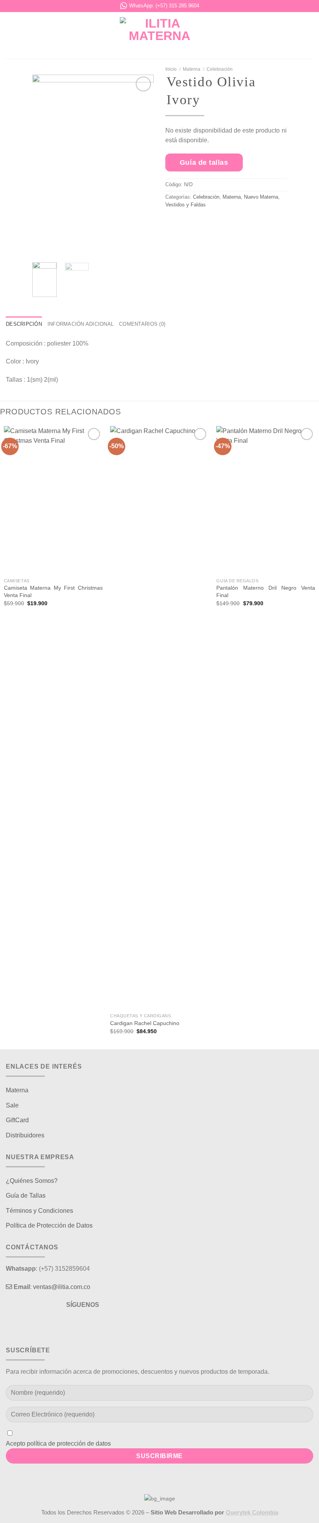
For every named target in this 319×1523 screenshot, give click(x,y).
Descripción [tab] (24, 324)
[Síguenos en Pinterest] (96, 1324)
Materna (191, 69)
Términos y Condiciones (39, 1210)
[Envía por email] (229, 224)
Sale (12, 1105)
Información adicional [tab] (80, 324)
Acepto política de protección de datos (58, 1443)
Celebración (220, 69)
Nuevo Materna (261, 197)
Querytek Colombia (252, 1512)
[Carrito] (309, 35)
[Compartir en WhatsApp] (174, 224)
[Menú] (10, 35)
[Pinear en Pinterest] (248, 224)
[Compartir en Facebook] (192, 224)
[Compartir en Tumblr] (266, 224)
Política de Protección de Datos (49, 1225)
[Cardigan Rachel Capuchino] (159, 717)
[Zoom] (42, 247)
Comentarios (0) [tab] (142, 324)
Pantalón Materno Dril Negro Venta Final (265, 591)
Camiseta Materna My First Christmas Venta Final (53, 591)
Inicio (171, 69)
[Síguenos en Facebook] (68, 1324)
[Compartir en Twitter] (211, 224)
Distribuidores (25, 1135)
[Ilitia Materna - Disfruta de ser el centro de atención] (159, 35)
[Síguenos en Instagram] (82, 1324)
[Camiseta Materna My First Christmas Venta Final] (53, 500)
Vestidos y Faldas (185, 205)
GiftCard (17, 1120)
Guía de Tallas (26, 1195)
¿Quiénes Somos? (32, 1180)
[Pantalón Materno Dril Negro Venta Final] (265, 500)
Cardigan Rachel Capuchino (144, 1023)
